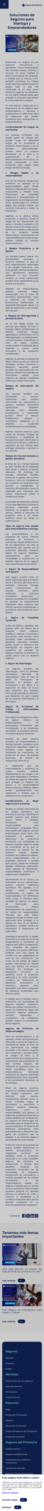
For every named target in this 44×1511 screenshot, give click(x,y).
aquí (10, 1489)
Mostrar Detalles (10, 1492)
